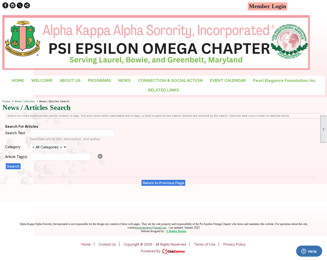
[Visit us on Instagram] (13, 5)
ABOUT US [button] (70, 80)
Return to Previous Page (163, 183)
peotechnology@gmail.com (150, 227)
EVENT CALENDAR (228, 80)
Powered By (151, 251)
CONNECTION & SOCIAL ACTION (170, 80)
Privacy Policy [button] (234, 244)
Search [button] (13, 166)
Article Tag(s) (16, 156)
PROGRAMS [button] (99, 80)
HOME (18, 80)
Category (12, 147)
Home (6, 101)
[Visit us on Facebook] (5, 5)
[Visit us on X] (20, 5)
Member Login (267, 6)
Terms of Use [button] (204, 244)
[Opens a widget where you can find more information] (309, 252)
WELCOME (41, 80)
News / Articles (25, 101)
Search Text (15, 133)
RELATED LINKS (163, 90)
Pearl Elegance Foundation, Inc (284, 80)
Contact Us (107, 244)
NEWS (124, 80)
